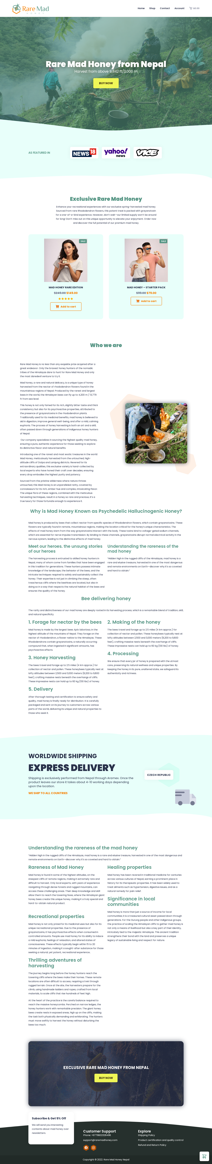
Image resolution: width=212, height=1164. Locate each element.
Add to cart (68, 306)
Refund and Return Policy (152, 1145)
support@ (89, 1140)
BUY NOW (106, 1078)
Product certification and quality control (160, 1140)
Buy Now (106, 83)
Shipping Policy (146, 1135)
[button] (204, 1156)
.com (114, 1140)
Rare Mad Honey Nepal (116, 1159)
